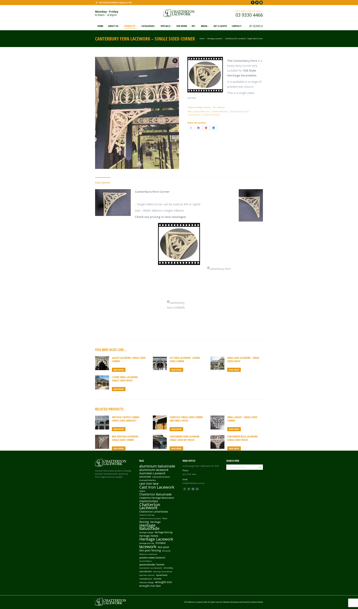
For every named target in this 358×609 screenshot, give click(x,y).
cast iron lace (149, 483)
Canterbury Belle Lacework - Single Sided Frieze (243, 438)
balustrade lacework (161, 477)
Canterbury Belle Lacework (239, 111)
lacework (147, 546)
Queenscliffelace (145, 561)
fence (164, 518)
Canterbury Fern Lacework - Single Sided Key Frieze (185, 438)
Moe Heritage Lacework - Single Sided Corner (125, 438)
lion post (163, 547)
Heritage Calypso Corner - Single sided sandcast (126, 418)
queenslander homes (151, 564)
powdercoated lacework (152, 557)
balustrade (145, 476)
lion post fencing (150, 550)
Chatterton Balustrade (155, 494)
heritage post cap (146, 543)
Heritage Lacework (203, 107)
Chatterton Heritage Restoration (156, 497)
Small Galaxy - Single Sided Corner (242, 418)
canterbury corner (194, 115)
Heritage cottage (146, 532)
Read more (119, 369)
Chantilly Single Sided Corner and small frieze (186, 418)
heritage (155, 521)
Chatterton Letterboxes (153, 511)
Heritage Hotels (148, 535)
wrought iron (163, 582)
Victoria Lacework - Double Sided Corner (185, 359)
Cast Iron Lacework (156, 487)
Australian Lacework (152, 473)
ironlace (161, 542)
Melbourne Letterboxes (148, 554)
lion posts (166, 550)
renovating (168, 568)
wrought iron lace (150, 585)
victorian (157, 578)
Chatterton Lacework (149, 506)
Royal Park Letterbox (147, 575)
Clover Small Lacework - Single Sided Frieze (125, 378)
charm (142, 491)
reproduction (145, 571)
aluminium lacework (154, 469)
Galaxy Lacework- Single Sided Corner (129, 359)
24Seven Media (257, 602)
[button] (175, 60)
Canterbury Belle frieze (220, 111)
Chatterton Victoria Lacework (150, 519)
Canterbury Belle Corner (201, 111)
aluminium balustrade (157, 466)
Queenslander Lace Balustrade (150, 568)
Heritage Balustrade (149, 527)
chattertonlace (148, 501)
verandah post (145, 578)
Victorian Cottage (146, 582)
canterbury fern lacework (211, 115)
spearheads (162, 575)
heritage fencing (163, 532)
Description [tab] (102, 182)
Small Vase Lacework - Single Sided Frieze (243, 359)
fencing (144, 521)
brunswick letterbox (147, 480)
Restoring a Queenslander (162, 572)
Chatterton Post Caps (147, 515)
